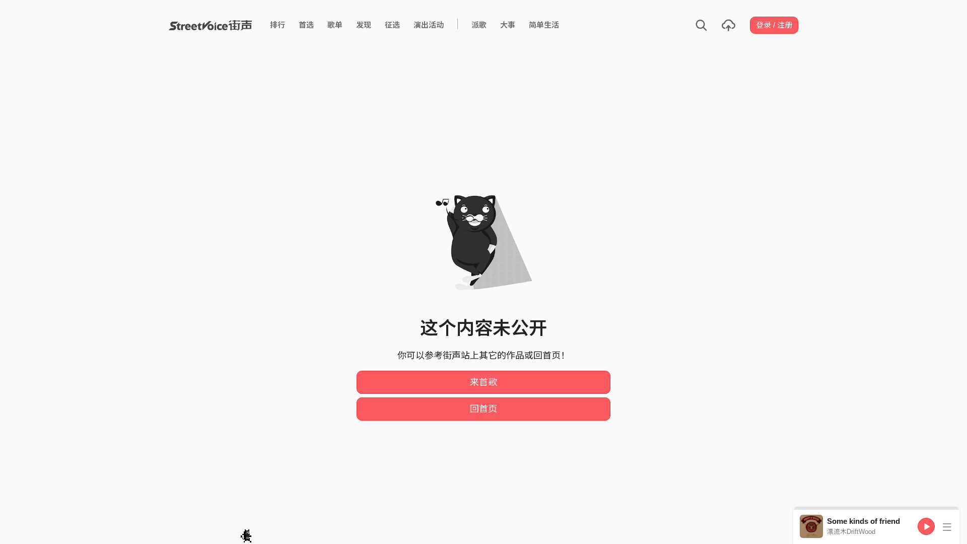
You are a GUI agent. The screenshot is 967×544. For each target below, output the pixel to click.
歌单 (334, 25)
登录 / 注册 (774, 25)
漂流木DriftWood (851, 531)
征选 (392, 25)
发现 (363, 25)
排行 (277, 25)
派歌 (479, 25)
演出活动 (428, 25)
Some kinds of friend (863, 521)
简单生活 (544, 25)
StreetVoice (210, 25)
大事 (507, 25)
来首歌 (483, 382)
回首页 (483, 409)
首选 (306, 25)
